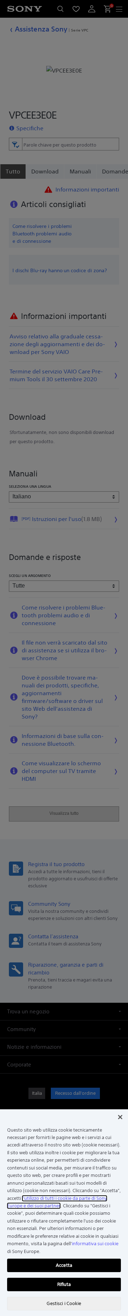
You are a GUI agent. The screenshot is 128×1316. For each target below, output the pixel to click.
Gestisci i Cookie (64, 1303)
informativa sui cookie (95, 1244)
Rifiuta (64, 1284)
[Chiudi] (120, 1117)
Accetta (64, 1265)
